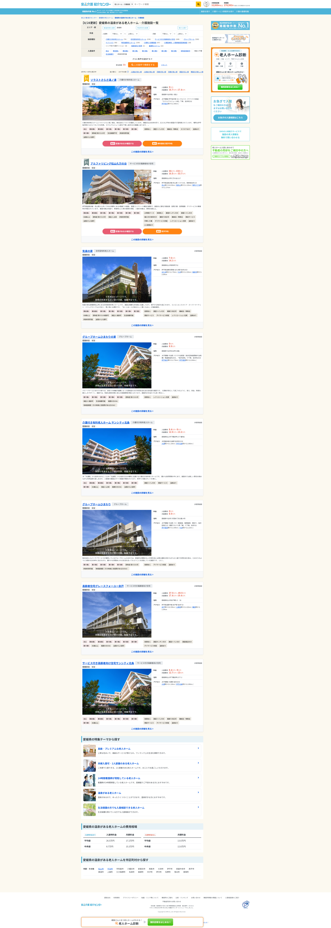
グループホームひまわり (96, 504)
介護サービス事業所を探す (223, 11)
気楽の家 (87, 251)
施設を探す (205, 11)
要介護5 (174, 51)
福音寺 (194, 272)
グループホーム (189, 39)
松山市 (101, 868)
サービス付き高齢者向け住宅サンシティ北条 (108, 663)
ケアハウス (110, 42)
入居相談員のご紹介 (232, 897)
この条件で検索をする (144, 64)
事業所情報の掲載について (213, 897)
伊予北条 (179, 443)
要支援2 (125, 51)
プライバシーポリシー (130, 897)
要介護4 (164, 51)
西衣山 (178, 185)
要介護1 (135, 51)
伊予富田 (182, 360)
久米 (179, 272)
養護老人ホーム (154, 46)
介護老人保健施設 (150, 42)
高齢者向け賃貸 (136, 46)
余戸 (163, 607)
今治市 (110, 868)
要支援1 (116, 51)
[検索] (198, 4)
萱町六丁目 (196, 185)
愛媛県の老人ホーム (106, 18)
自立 (107, 51)
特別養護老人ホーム (128, 42)
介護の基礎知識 (242, 11)
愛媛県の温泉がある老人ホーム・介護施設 (129, 18)
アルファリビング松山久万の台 (109, 163)
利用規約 (117, 897)
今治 (180, 527)
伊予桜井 (165, 103)
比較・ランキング (182, 897)
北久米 (164, 272)
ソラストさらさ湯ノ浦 (103, 80)
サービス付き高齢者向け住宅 (165, 39)
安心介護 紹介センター (89, 18)
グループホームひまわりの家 (99, 337)
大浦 (163, 443)
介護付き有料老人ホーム (114, 39)
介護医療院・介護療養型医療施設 (175, 42)
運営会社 (107, 897)
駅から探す (183, 28)
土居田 (178, 607)
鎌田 (193, 607)
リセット (164, 65)
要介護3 (154, 51)
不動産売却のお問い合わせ (171, 901)
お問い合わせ (195, 897)
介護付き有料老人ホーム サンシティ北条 (106, 422)
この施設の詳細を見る (141, 151)
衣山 (163, 185)
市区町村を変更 (142, 28)
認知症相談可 (185, 51)
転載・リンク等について (150, 897)
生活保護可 (110, 54)
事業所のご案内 (167, 897)
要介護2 (145, 51)
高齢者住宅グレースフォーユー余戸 (103, 586)
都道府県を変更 (109, 28)
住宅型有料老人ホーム (138, 39)
